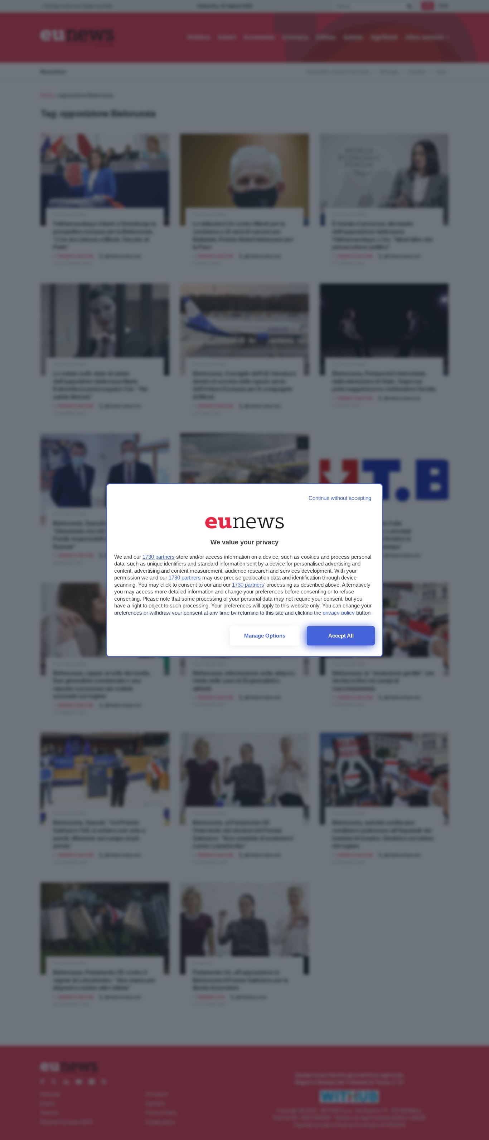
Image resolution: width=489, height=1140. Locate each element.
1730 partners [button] (158, 557)
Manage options (264, 636)
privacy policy (339, 613)
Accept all (341, 636)
